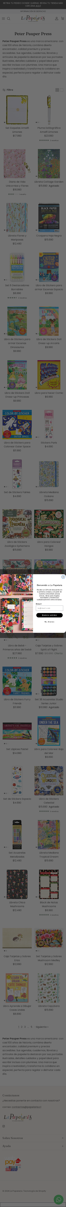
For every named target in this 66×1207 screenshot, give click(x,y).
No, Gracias (49, 622)
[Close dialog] (63, 577)
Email (39, 604)
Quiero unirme (49, 615)
